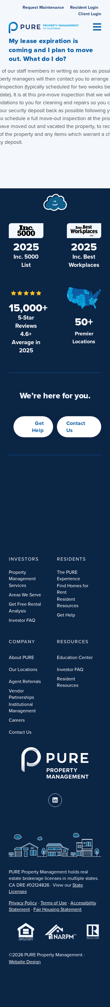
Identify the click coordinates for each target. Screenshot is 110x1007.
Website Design (25, 961)
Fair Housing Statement (57, 909)
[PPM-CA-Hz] (44, 24)
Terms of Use (53, 903)
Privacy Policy (23, 903)
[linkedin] (55, 800)
